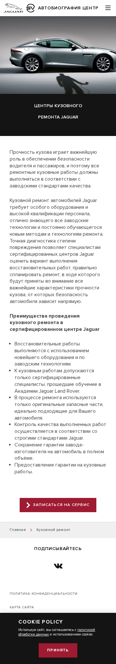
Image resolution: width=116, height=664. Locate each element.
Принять (58, 650)
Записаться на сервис (61, 504)
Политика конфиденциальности (44, 594)
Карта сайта (22, 607)
